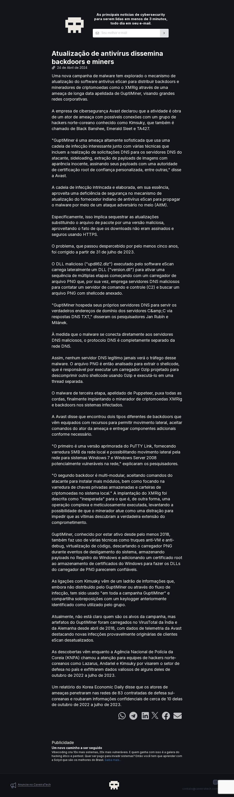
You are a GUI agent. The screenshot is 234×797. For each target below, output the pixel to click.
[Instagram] (215, 782)
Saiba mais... (113, 760)
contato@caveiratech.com (200, 788)
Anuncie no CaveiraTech (34, 784)
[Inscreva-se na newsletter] (164, 33)
